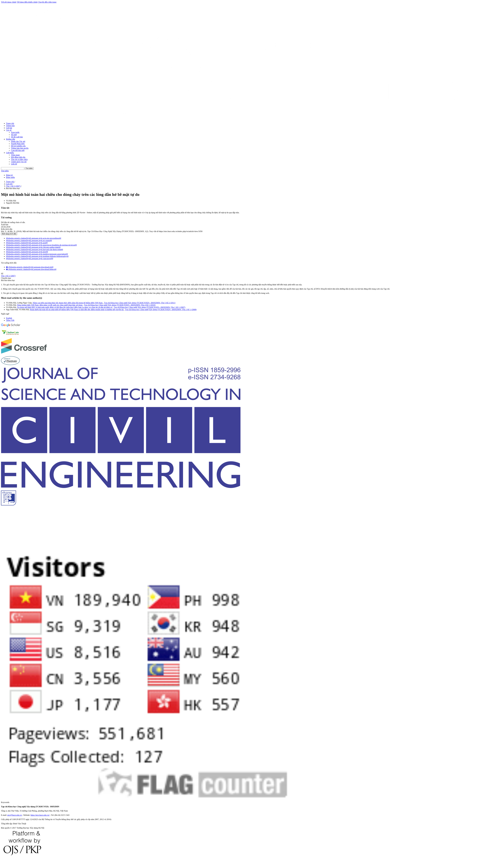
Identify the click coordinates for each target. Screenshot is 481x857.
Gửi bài (9, 128)
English (9, 318)
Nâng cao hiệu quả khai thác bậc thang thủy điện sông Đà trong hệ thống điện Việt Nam (68, 303)
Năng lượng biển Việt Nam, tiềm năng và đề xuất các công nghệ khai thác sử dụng (50, 305)
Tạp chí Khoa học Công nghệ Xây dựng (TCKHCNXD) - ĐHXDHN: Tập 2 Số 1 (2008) (161, 309)
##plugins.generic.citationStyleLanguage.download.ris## (30, 267)
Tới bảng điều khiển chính (27, 2)
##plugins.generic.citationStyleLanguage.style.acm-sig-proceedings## (33, 238)
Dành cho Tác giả (18, 141)
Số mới (14, 135)
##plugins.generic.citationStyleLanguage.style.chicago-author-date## (33, 247)
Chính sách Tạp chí (18, 162)
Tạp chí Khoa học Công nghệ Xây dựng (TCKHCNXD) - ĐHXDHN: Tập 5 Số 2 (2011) (139, 303)
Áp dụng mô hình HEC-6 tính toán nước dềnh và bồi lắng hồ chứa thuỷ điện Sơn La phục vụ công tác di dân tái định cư (65, 307)
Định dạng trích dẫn (9, 234)
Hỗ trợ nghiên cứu (18, 146)
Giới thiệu (10, 153)
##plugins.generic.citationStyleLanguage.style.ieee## (27, 252)
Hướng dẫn (10, 139)
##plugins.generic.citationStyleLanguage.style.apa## (27, 243)
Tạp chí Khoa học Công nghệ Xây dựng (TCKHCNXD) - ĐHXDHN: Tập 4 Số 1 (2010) (119, 305)
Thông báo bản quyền (19, 148)
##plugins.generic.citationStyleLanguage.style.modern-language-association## (37, 254)
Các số (8, 130)
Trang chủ (10, 123)
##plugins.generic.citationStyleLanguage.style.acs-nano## (29, 240)
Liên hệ (14, 164)
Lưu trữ (9, 184)
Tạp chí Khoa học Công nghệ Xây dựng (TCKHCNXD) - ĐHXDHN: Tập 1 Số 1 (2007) (149, 307)
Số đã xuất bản (17, 137)
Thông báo (10, 126)
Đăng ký (9, 175)
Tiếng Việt (10, 320)
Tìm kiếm (29, 168)
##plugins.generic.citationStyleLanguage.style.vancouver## (29, 258)
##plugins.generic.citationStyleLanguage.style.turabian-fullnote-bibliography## (37, 256)
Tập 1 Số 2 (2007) (13, 186)
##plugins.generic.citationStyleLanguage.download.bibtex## (32, 269)
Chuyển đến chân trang (47, 2)
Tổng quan (15, 155)
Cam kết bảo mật (17, 150)
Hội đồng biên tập (18, 157)
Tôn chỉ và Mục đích (19, 159)
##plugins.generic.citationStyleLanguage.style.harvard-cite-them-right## (34, 249)
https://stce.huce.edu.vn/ (40, 815)
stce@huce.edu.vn (14, 815)
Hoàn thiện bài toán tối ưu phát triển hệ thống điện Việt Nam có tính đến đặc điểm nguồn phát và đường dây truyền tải (77, 309)
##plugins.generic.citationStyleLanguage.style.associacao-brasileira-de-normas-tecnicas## (41, 245)
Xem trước (15, 132)
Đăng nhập (10, 177)
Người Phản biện (18, 144)
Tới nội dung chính (8, 2)
